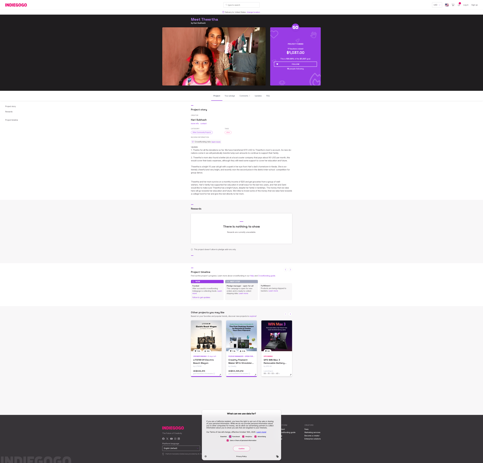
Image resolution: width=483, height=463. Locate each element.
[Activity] (459, 5)
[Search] (226, 5)
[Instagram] (175, 439)
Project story (10, 106)
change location (253, 12)
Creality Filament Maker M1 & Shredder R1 (240, 363)
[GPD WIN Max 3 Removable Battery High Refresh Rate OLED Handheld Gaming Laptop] (276, 335)
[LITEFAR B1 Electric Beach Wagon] (206, 335)
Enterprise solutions (313, 439)
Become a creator (312, 436)
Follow (295, 64)
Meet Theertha (204, 19)
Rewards (9, 112)
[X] (167, 439)
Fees (307, 429)
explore (253, 316)
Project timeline (11, 120)
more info (195, 123)
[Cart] (453, 5)
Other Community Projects (202, 132)
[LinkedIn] (179, 439)
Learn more (243, 293)
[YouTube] (171, 439)
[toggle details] (221, 376)
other (228, 132)
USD (435, 5)
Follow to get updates (201, 297)
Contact (281, 429)
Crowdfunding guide (266, 276)
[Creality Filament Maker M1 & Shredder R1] (241, 335)
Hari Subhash (199, 23)
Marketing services (312, 432)
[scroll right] (290, 269)
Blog (280, 436)
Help (252, 276)
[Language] (447, 5)
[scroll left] (286, 269)
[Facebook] (163, 439)
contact (203, 123)
